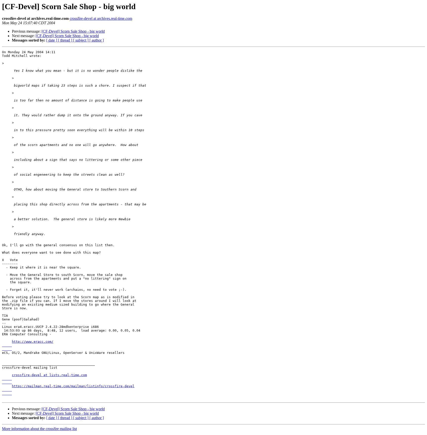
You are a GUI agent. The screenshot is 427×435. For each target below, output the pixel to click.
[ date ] (52, 40)
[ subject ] (81, 40)
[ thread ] (65, 40)
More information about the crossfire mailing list (39, 429)
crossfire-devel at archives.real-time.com (101, 18)
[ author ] (96, 40)
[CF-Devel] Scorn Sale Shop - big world (73, 31)
